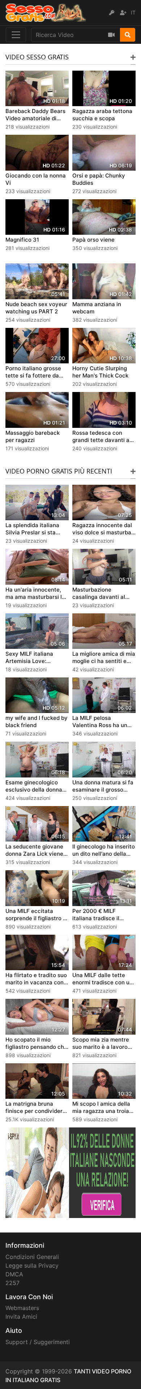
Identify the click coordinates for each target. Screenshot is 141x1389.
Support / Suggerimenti (37, 1342)
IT (133, 12)
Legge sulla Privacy (32, 1265)
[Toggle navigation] (16, 35)
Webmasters (22, 1307)
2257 (12, 1282)
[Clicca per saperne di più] (70, 1172)
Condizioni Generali (32, 1256)
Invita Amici (21, 1316)
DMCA (14, 1274)
